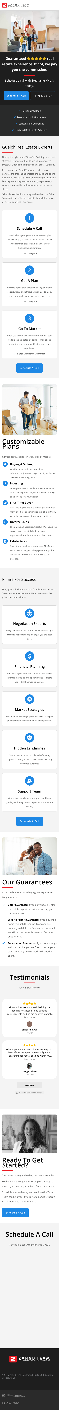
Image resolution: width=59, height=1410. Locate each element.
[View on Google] (29, 1024)
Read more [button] (30, 1017)
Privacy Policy (11, 1402)
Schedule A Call (16, 95)
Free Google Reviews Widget (30, 1093)
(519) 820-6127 (43, 95)
